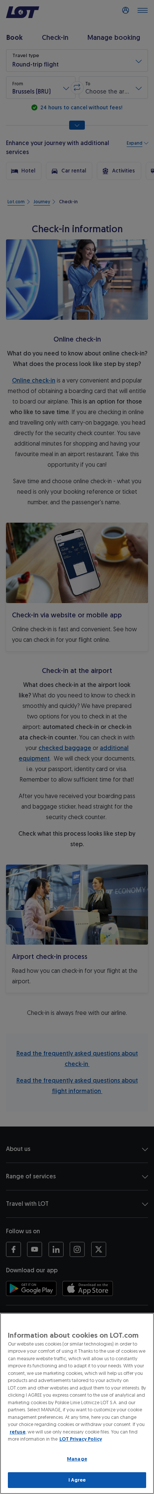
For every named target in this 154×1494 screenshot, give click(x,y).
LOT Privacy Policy (80, 1439)
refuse (17, 1432)
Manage (77, 1459)
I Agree (77, 1480)
